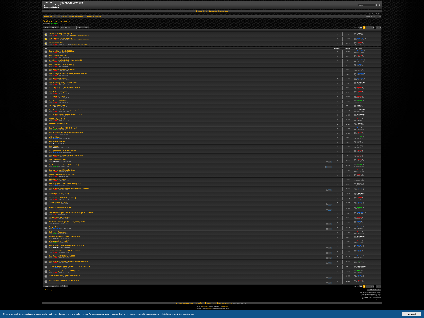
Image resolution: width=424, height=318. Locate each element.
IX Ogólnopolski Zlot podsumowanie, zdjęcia (64, 87)
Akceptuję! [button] (412, 314)
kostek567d (360, 82)
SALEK (359, 250)
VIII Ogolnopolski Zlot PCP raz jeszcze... (63, 150)
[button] (360, 27)
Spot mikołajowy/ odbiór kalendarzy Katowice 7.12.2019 (68, 74)
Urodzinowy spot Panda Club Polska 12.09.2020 (65, 60)
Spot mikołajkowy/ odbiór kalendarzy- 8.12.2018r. (66, 114)
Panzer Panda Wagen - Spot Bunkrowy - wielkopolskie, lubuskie (71, 213)
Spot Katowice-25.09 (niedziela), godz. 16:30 (64, 280)
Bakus (359, 128)
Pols (52, 23)
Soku (358, 105)
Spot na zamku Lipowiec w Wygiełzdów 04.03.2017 (66, 245)
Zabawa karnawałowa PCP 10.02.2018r (62, 174)
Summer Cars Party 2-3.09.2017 (59, 217)
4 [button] (371, 27)
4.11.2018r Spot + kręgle (57, 119)
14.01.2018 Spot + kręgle (57, 179)
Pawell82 (359, 183)
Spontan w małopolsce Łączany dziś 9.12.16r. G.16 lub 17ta (69, 266)
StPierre (55, 282)
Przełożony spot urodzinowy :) (59, 193)
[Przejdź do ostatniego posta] (362, 33)
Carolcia (55, 35)
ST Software (205, 306)
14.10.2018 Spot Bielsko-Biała (59, 123)
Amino (54, 214)
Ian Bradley (225, 306)
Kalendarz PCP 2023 (56, 43)
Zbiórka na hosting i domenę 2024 (60, 34)
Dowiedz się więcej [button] (186, 314)
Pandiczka (360, 193)
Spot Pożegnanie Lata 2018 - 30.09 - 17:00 (63, 128)
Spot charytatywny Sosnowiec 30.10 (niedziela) (65, 271)
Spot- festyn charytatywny (58, 92)
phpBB (209, 308)
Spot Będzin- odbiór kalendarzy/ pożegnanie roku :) (66, 110)
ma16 (54, 107)
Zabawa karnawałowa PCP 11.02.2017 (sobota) (64, 251)
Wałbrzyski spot (54, 137)
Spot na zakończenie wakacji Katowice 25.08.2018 (66, 132)
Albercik (55, 209)
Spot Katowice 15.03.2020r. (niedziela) (62, 69)
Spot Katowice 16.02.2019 (57, 101)
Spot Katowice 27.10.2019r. (58, 78)
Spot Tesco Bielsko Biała (57, 160)
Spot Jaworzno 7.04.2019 (57, 96)
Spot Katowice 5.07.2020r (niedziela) (61, 64)
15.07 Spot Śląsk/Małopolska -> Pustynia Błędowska (67, 222)
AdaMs (56, 23)
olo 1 (54, 143)
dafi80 (359, 64)
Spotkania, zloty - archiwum (56, 21)
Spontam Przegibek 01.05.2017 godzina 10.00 (64, 236)
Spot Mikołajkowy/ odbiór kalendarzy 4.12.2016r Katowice (68, 261)
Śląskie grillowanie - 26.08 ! (58, 202)
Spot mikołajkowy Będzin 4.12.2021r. (61, 51)
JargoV (359, 174)
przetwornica (361, 266)
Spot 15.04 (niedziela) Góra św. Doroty (62, 170)
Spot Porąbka (53, 146)
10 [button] (377, 27)
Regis (54, 223)
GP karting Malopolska (57, 105)
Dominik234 (360, 51)
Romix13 (55, 185)
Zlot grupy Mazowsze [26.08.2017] (60, 207)
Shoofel (359, 123)
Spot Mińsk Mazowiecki (57, 141)
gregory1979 (360, 38)
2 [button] (366, 27)
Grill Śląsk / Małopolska (57, 232)
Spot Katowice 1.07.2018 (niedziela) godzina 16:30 (66, 155)
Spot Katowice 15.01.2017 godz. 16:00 (62, 256)
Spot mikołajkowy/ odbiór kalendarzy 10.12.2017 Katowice (69, 188)
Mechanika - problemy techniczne (80, 35)
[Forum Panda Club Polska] (51, 5)
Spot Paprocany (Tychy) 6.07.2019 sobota (63, 83)
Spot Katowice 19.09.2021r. (58, 55)
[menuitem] (205, 11)
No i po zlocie (54, 227)
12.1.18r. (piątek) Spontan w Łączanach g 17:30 (65, 184)
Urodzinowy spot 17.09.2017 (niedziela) (62, 198)
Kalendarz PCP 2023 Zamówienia (60, 38)
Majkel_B (359, 100)
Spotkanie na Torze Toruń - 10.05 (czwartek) (64, 165)
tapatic (359, 33)
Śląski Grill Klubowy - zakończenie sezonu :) (64, 275)
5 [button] (373, 27)
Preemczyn (56, 125)
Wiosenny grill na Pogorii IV (59, 241)
